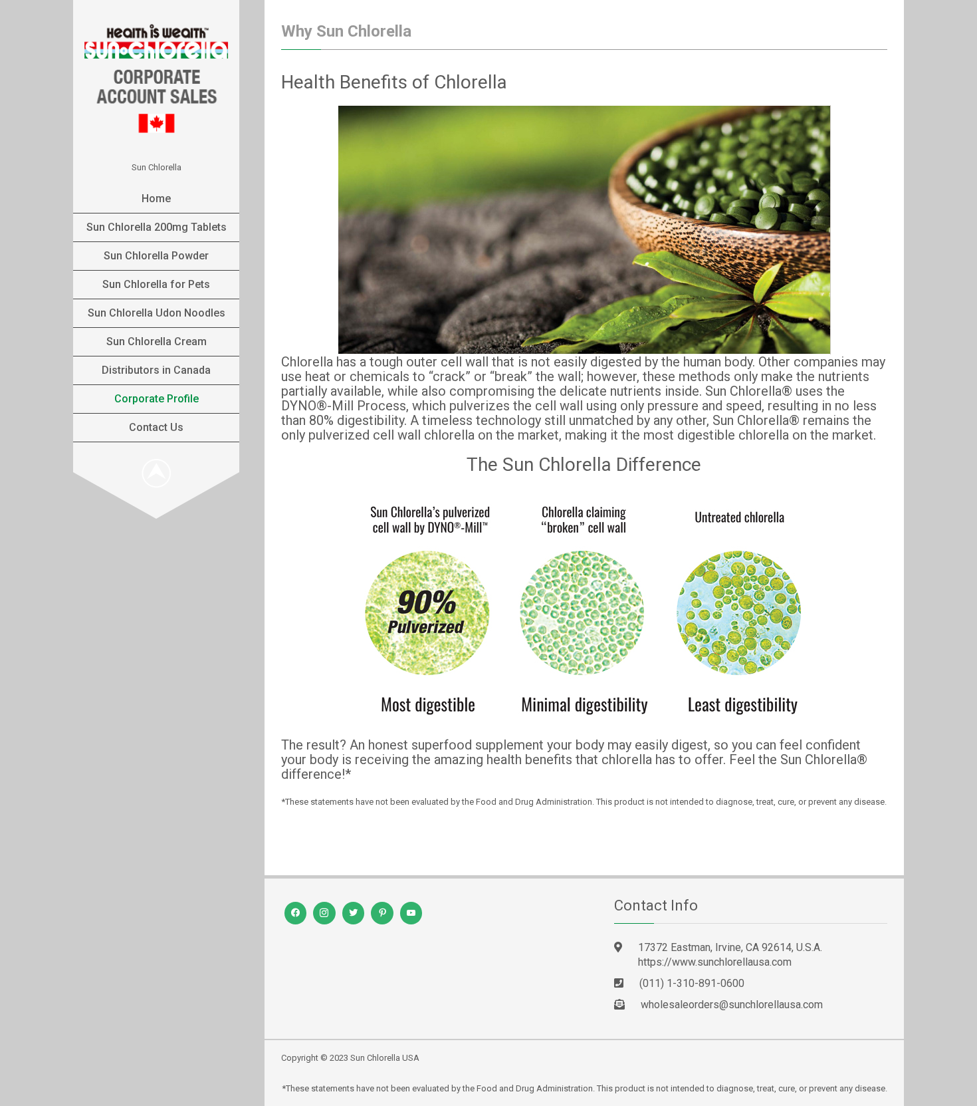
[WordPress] (324, 913)
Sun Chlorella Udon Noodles (156, 313)
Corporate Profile (156, 398)
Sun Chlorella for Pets (156, 284)
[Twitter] (353, 913)
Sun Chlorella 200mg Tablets (156, 227)
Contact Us (156, 427)
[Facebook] (295, 913)
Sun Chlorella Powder (156, 255)
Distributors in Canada (156, 370)
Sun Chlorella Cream (156, 341)
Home (156, 198)
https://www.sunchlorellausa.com (715, 962)
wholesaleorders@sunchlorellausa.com (732, 1004)
